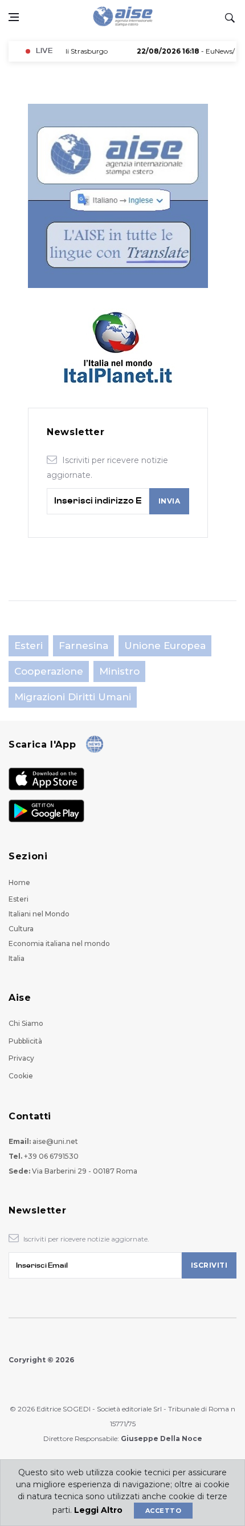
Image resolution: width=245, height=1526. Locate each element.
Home (19, 882)
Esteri (28, 645)
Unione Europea (165, 645)
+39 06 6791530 (51, 1156)
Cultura (21, 928)
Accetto (163, 1511)
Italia (16, 958)
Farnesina (83, 645)
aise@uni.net (55, 1141)
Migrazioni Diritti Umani (72, 697)
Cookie (21, 1076)
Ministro (119, 671)
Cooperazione (48, 671)
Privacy (21, 1058)
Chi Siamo (26, 1023)
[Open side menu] (14, 17)
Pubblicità (25, 1041)
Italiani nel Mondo (39, 914)
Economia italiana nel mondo (59, 943)
